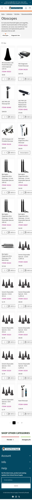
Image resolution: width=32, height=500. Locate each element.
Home (3, 14)
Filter (4, 43)
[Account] (26, 8)
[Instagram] (16, 497)
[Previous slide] (2, 3)
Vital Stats (16, 14)
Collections (9, 14)
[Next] (22, 423)
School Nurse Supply (12, 492)
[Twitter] (19, 497)
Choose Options (24, 152)
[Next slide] (30, 3)
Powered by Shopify (23, 492)
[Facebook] (13, 497)
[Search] (6, 8)
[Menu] (2, 8)
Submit (16, 486)
